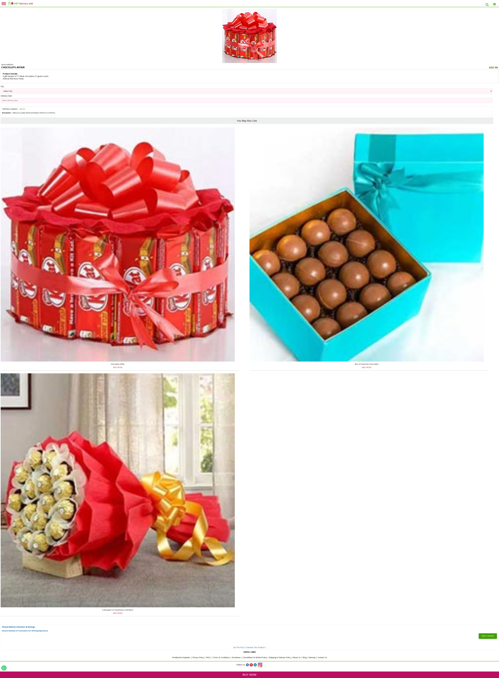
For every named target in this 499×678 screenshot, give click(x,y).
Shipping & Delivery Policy (280, 657)
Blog (305, 657)
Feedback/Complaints (181, 657)
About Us (297, 657)
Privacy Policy (198, 657)
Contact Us (322, 657)
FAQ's (208, 657)
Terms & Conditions (221, 657)
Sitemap (312, 657)
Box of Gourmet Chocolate (366, 364)
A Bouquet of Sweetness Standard (117, 609)
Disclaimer (236, 657)
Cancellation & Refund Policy (255, 657)
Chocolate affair (118, 364)
